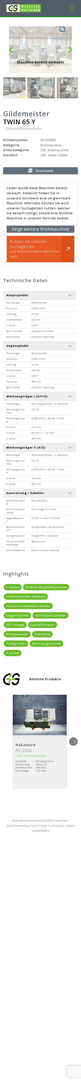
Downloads (44, 170)
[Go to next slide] (73, 741)
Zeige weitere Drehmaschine (40, 229)
